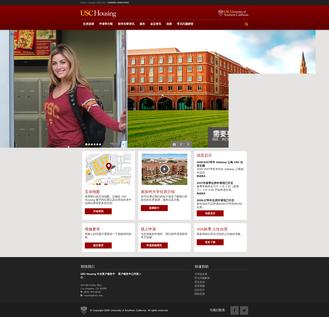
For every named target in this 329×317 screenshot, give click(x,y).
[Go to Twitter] (244, 310)
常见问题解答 (185, 23)
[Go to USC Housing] (98, 14)
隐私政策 (199, 293)
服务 (142, 23)
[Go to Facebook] (234, 310)
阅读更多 (201, 176)
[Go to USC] (231, 13)
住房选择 (88, 23)
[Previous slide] (181, 144)
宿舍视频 (199, 285)
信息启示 (210, 213)
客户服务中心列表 (128, 273)
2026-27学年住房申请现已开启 (215, 200)
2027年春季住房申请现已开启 (215, 183)
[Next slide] (188, 144)
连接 (169, 23)
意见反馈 (199, 282)
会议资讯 (155, 23)
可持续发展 (200, 274)
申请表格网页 (154, 245)
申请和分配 (106, 23)
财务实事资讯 (126, 23)
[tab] (86, 144)
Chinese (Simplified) (118, 2)
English (101, 2)
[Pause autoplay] (174, 144)
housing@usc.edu (93, 295)
